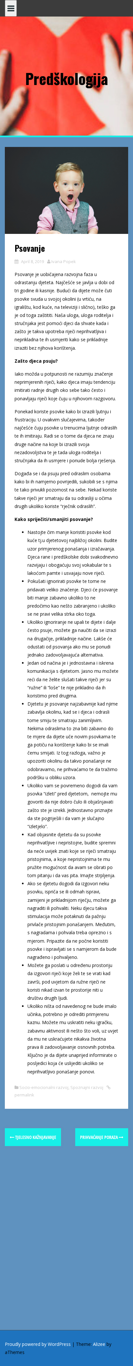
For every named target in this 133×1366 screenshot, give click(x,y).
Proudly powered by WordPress (38, 1344)
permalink (24, 1095)
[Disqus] (66, 1247)
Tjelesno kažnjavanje (35, 1137)
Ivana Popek (63, 261)
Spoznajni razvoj (86, 1087)
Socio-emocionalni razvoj (43, 1087)
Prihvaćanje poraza (99, 1137)
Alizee (99, 1344)
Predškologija (66, 78)
